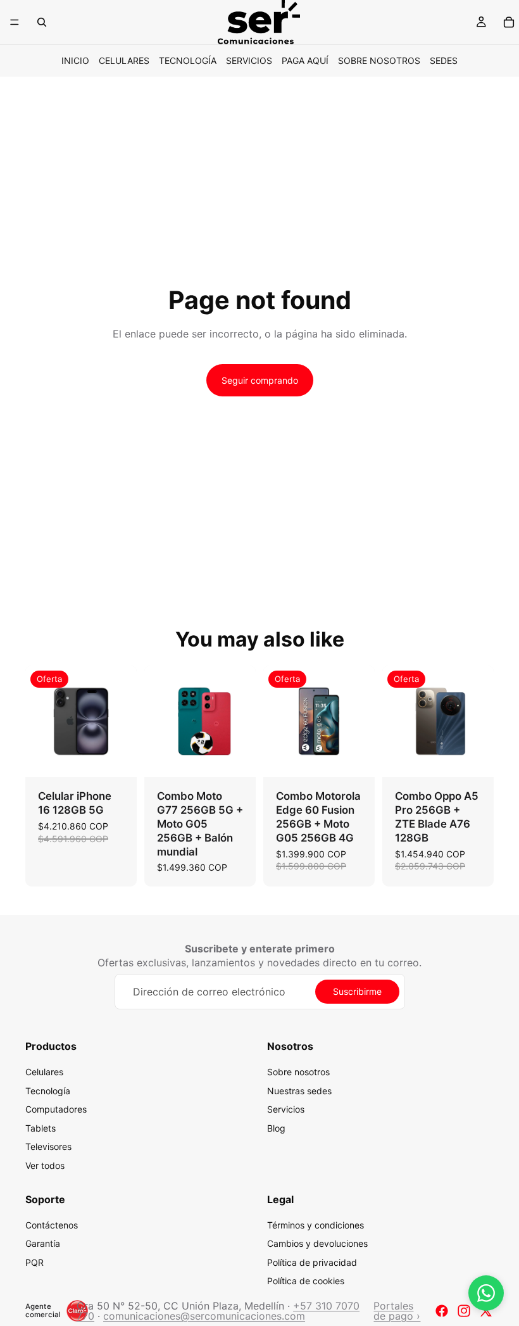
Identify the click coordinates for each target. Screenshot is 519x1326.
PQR (34, 1262)
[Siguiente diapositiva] (123, 721)
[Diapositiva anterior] (39, 721)
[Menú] (14, 22)
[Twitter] (486, 1310)
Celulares (124, 60)
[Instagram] (464, 1310)
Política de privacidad (312, 1262)
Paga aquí (305, 60)
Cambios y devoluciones (317, 1243)
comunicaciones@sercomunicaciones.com (204, 1316)
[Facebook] (441, 1310)
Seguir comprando (260, 380)
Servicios (249, 60)
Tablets (40, 1128)
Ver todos (45, 1165)
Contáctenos (51, 1225)
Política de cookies (305, 1281)
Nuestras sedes (299, 1090)
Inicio (75, 60)
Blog (276, 1128)
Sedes (444, 60)
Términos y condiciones (315, 1225)
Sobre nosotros (379, 60)
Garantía (42, 1243)
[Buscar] (42, 22)
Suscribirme (357, 991)
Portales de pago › (396, 1310)
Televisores (48, 1147)
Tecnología (187, 60)
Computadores (56, 1109)
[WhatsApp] (486, 1293)
